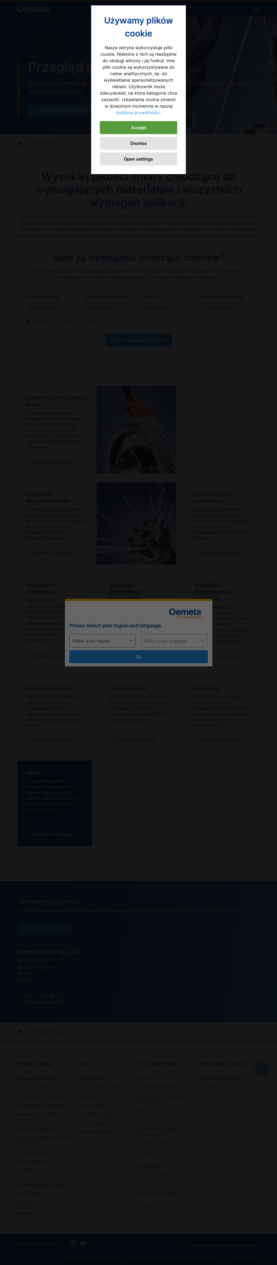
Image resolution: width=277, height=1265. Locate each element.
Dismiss (138, 143)
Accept (138, 127)
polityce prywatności (138, 112)
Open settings (138, 159)
